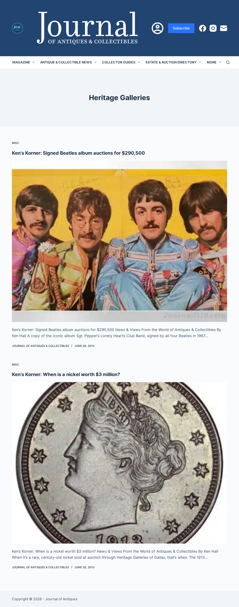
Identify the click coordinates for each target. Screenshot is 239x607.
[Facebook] (202, 28)
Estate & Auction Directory (171, 62)
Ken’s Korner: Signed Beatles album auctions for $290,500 (78, 153)
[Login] (157, 28)
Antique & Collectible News (66, 62)
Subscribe (181, 28)
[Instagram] (213, 28)
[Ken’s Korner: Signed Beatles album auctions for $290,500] (119, 241)
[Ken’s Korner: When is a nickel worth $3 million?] (119, 462)
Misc (15, 143)
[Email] (223, 28)
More (212, 62)
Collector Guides (118, 62)
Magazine (21, 62)
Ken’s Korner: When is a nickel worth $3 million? (66, 374)
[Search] (228, 62)
